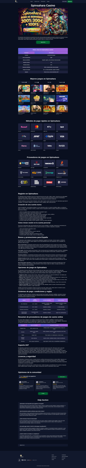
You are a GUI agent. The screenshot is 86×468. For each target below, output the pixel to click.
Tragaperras (61, 82)
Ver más (43, 393)
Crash (49, 82)
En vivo (36, 82)
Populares (23, 82)
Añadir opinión (62, 376)
